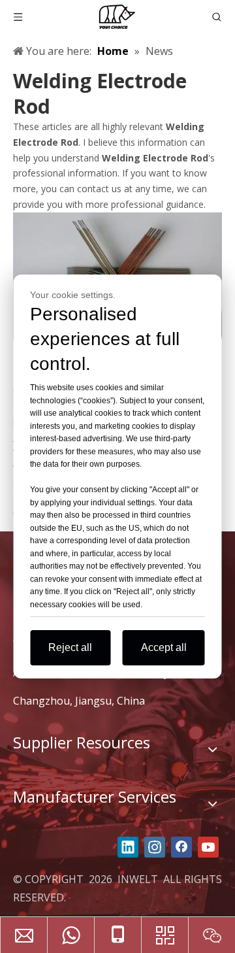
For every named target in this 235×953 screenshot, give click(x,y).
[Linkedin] (128, 847)
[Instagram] (154, 847)
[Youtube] (208, 847)
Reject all (70, 647)
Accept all (164, 647)
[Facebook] (181, 847)
